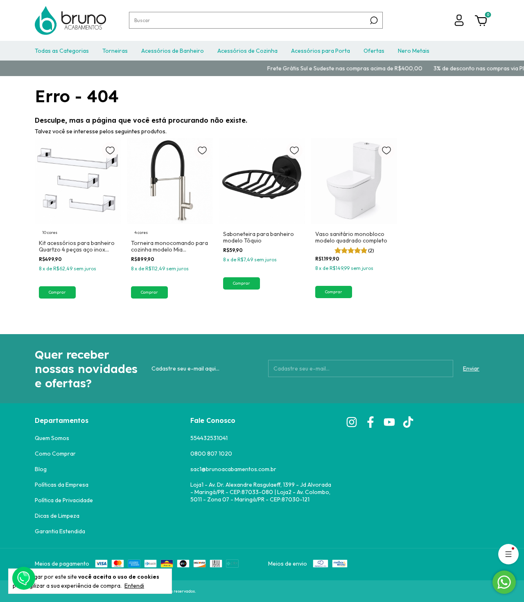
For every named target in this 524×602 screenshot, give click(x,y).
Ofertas (374, 50)
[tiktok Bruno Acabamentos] (408, 422)
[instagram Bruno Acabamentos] (351, 422)
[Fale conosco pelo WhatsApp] (504, 582)
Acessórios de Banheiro (172, 50)
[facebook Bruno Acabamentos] (370, 422)
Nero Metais (413, 50)
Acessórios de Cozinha (247, 50)
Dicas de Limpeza (57, 515)
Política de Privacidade (64, 500)
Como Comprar (55, 453)
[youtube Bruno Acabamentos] (389, 422)
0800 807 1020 (211, 453)
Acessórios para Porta (320, 50)
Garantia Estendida (60, 531)
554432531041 (209, 438)
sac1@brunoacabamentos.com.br (233, 469)
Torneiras (115, 50)
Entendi (134, 585)
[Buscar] (373, 20)
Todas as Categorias (62, 50)
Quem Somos (52, 438)
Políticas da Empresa (61, 484)
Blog (41, 469)
